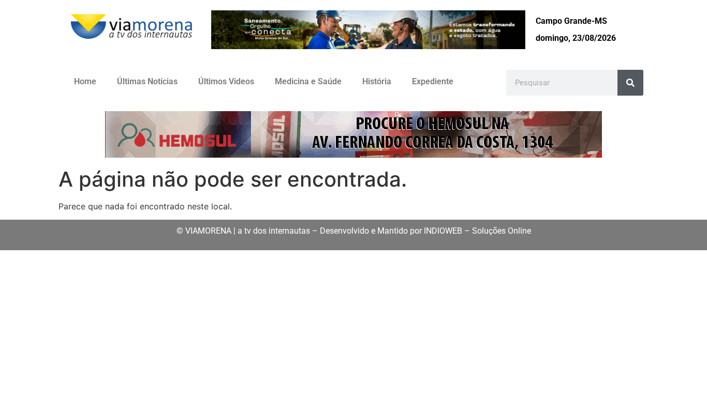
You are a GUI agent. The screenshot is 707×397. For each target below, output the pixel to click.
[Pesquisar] (630, 83)
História (376, 81)
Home (85, 81)
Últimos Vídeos (226, 81)
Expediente (432, 81)
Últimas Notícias (147, 81)
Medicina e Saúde (308, 81)
